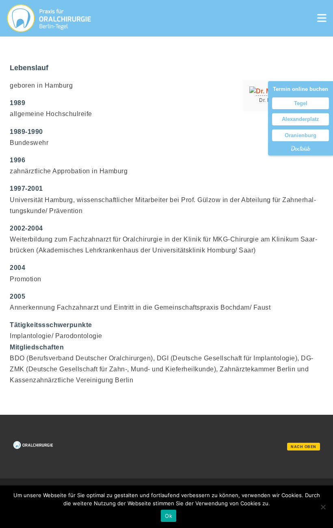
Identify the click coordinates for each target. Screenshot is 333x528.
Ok (168, 516)
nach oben (303, 446)
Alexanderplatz (300, 119)
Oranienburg (300, 135)
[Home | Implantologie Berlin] (48, 18)
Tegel (300, 103)
